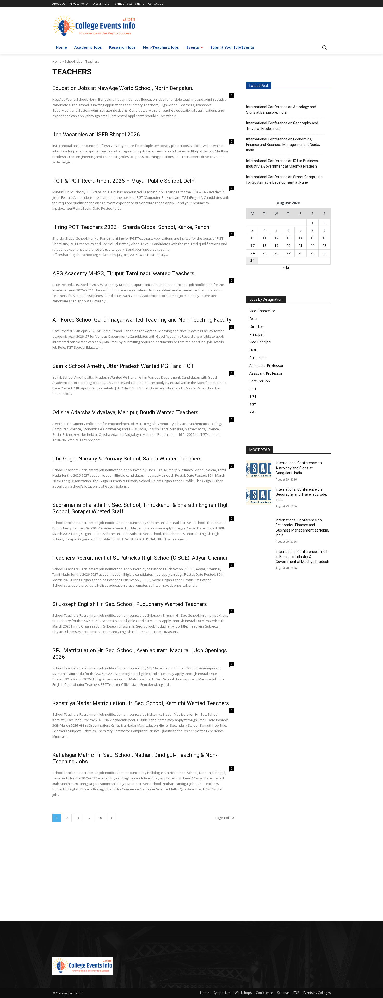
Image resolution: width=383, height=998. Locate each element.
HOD (253, 349)
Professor (257, 357)
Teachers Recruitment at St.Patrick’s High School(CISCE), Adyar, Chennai (139, 558)
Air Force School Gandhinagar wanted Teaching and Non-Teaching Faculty (141, 320)
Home (56, 61)
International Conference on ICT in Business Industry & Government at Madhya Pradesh (282, 163)
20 (288, 245)
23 (324, 245)
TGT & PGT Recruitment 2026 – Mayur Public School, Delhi (124, 181)
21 (300, 245)
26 (276, 253)
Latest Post (258, 86)
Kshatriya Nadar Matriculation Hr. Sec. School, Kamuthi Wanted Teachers (140, 703)
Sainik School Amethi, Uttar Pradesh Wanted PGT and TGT (123, 366)
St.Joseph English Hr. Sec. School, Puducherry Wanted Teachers (129, 604)
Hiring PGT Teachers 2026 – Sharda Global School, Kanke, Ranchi (131, 227)
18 (264, 245)
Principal (256, 334)
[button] (324, 47)
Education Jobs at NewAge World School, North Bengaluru (123, 88)
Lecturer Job (259, 381)
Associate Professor (266, 365)
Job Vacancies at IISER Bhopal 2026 (96, 134)
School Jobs (73, 61)
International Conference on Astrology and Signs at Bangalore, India (281, 109)
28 (300, 253)
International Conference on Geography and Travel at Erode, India (282, 126)
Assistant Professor (265, 373)
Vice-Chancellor (262, 310)
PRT (252, 412)
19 (276, 245)
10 (100, 818)
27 (288, 253)
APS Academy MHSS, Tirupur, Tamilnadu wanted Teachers (123, 273)
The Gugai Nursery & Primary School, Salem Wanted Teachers (127, 459)
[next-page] (111, 818)
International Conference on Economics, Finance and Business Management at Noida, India (283, 144)
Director (256, 326)
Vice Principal (260, 342)
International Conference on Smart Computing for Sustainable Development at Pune (284, 179)
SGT (252, 404)
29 (312, 253)
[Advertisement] (156, 882)
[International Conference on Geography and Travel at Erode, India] (258, 496)
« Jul (286, 267)
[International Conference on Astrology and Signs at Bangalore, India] (258, 469)
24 (252, 253)
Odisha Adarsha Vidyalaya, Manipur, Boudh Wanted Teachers (125, 412)
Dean (253, 318)
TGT (253, 396)
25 (264, 253)
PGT (253, 388)
